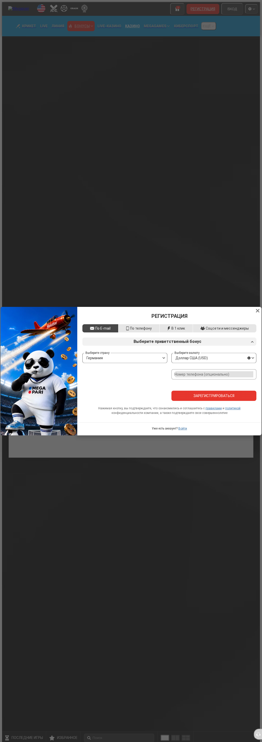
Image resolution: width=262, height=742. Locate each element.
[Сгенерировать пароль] (240, 387)
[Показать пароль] (251, 387)
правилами (213, 417)
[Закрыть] (257, 302)
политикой (233, 417)
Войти (182, 437)
